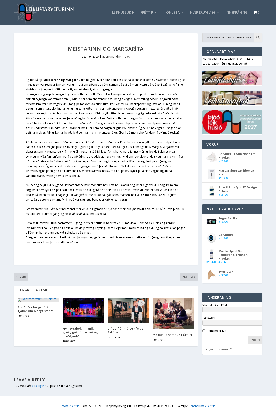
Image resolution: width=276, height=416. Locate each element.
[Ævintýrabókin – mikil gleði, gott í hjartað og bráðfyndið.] (83, 310)
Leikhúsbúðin (123, 13)
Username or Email (215, 304)
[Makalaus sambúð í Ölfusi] (173, 313)
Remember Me (216, 331)
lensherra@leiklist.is (202, 406)
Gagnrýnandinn (112, 56)
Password (208, 318)
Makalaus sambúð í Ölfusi (172, 335)
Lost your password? (217, 349)
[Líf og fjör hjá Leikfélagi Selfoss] (128, 310)
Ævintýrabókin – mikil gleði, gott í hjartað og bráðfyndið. (80, 332)
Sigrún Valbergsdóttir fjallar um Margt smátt (36, 309)
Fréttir (147, 13)
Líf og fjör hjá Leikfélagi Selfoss (126, 330)
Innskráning (237, 13)
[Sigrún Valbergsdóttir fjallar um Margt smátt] (38, 300)
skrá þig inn (39, 386)
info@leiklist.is (70, 406)
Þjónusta (171, 13)
